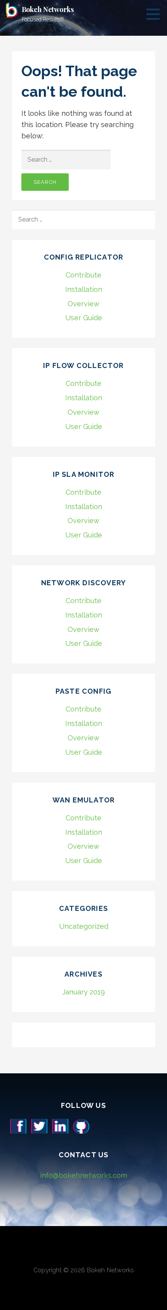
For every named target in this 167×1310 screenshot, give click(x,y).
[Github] (81, 1126)
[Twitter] (39, 1126)
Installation (83, 289)
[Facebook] (18, 1126)
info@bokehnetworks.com (83, 1175)
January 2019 (83, 992)
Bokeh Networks (48, 9)
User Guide (83, 318)
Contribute (83, 275)
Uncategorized (83, 926)
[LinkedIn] (60, 1126)
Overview (83, 304)
